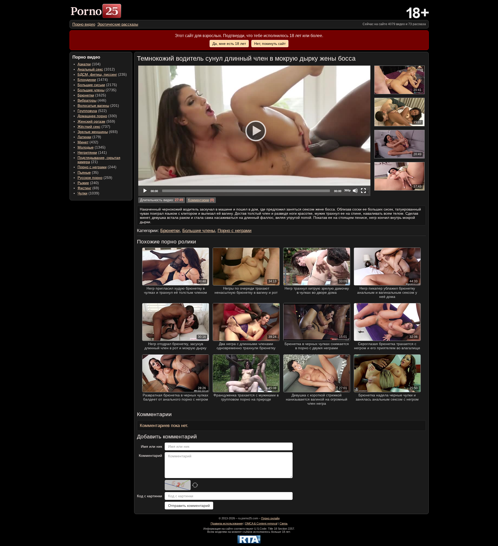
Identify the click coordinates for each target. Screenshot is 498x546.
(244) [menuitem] (97, 167)
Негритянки (87, 152)
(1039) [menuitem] (88, 193)
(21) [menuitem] (99, 160)
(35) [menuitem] (88, 172)
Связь (284, 523)
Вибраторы (87, 100)
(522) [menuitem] (92, 111)
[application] (254, 131)
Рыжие (83, 183)
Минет (83, 142)
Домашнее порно (92, 116)
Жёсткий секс (89, 126)
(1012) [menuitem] (96, 69)
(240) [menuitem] (88, 183)
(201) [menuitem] (98, 105)
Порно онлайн (270, 518)
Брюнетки (86, 95)
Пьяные (84, 172)
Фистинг (84, 188)
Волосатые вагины (93, 105)
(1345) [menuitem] (92, 147)
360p (347, 190)
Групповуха (87, 111)
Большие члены (91, 90)
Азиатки (84, 64)
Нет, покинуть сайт (270, 43)
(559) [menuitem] (96, 121)
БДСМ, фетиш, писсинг (97, 74)
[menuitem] (83, 24)
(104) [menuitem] (89, 64)
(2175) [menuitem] (97, 85)
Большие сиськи (91, 85)
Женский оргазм (91, 121)
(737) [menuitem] (94, 126)
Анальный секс (90, 69)
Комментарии (198, 200)
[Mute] (355, 190)
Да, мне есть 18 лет (229, 43)
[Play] (254, 130)
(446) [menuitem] (92, 100)
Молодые (86, 147)
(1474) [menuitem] (93, 80)
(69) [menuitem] (88, 188)
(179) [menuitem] (89, 137)
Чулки (82, 193)
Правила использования (227, 523)
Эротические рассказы (117, 24)
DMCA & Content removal (261, 523)
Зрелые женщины (93, 132)
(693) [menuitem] (98, 132)
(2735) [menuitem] (97, 90)
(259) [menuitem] (95, 178)
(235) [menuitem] (102, 74)
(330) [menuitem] (97, 116)
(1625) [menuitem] (92, 95)
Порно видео (83, 24)
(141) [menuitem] (92, 152)
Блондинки (87, 80)
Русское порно (90, 178)
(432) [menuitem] (88, 142)
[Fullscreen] (363, 190)
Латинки (84, 137)
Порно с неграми (92, 167)
